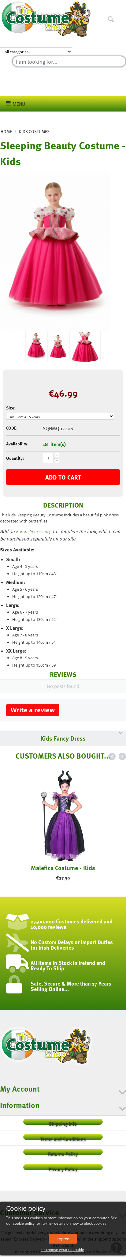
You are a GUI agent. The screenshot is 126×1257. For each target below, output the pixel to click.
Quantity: (15, 458)
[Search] (121, 6)
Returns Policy (63, 1152)
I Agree (63, 1238)
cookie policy (24, 1223)
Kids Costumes (34, 131)
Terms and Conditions (63, 1137)
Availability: (17, 444)
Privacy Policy (63, 1168)
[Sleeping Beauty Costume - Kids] (55, 251)
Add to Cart (63, 477)
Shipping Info (63, 1122)
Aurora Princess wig (33, 531)
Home (6, 131)
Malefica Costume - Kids (63, 867)
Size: (10, 408)
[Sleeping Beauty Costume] (58, 346)
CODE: (11, 428)
